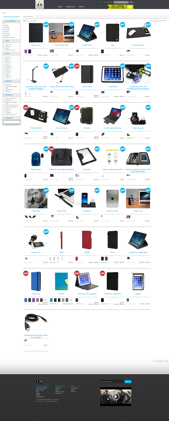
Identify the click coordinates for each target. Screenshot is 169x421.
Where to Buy (59, 391)
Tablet (38, 395)
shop (60, 6)
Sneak (61, 294)
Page (156, 361)
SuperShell (112, 87)
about (81, 6)
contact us (109, 2)
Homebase (87, 211)
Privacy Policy (40, 401)
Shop (3, 12)
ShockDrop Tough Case (138, 252)
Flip (112, 45)
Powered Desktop (41, 388)
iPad (37, 391)
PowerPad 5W (36, 128)
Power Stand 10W (61, 45)
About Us (58, 388)
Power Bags (40, 390)
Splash (138, 294)
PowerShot (36, 211)
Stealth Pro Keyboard (112, 294)
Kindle (38, 393)
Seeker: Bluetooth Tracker (112, 169)
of (164, 361)
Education (58, 393)
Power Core (36, 252)
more (45, 299)
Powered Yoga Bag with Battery (61, 169)
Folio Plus (36, 294)
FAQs (73, 390)
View (151, 20)
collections (70, 6)
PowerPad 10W (138, 45)
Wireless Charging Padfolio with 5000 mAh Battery (138, 171)
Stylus (61, 252)
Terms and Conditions (51, 401)
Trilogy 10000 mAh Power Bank (61, 87)
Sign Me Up (128, 381)
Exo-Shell (87, 169)
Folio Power (87, 87)
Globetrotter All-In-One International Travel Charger (138, 88)
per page (163, 20)
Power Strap (36, 169)
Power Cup (138, 211)
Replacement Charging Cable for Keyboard (36, 336)
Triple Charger (138, 128)
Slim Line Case (61, 128)
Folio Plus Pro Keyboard (87, 294)
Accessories (40, 397)
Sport (112, 252)
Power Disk (61, 211)
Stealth (87, 252)
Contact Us (74, 388)
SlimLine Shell (112, 211)
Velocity (87, 128)
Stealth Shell (87, 45)
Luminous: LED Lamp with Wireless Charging (36, 88)
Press (57, 390)
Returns (73, 391)
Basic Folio (36, 45)
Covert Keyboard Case (112, 128)
